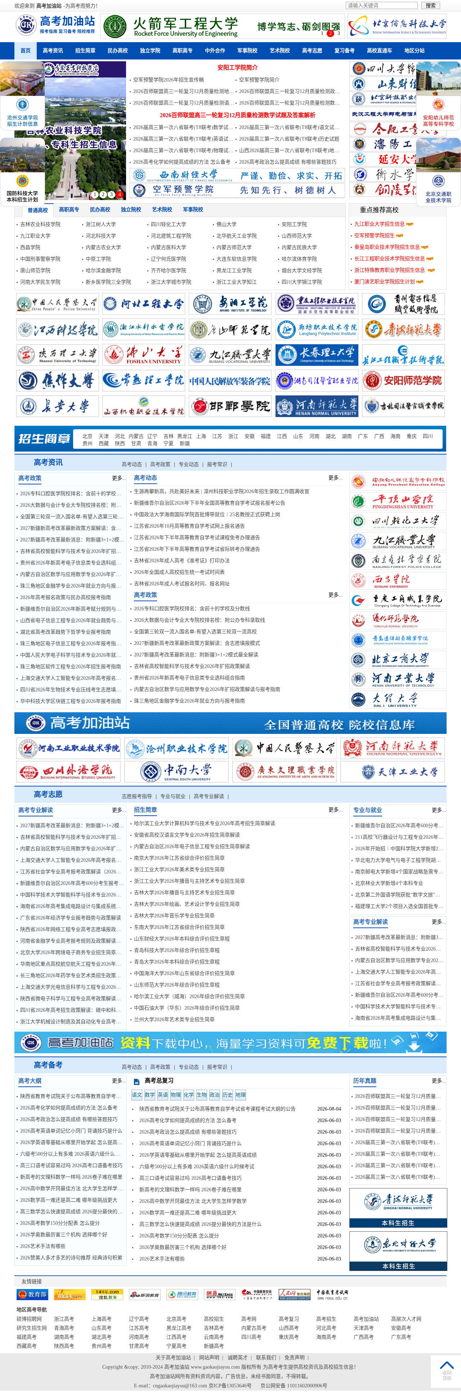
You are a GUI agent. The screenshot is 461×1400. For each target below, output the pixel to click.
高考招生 (326, 1319)
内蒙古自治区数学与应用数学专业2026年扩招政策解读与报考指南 (93, 574)
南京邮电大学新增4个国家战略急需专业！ (401, 871)
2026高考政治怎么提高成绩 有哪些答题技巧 (287, 162)
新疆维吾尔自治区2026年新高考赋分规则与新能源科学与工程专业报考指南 (103, 609)
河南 (314, 436)
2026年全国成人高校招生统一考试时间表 (179, 572)
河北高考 (326, 1328)
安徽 (250, 436)
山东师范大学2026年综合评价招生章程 (177, 985)
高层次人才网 (406, 1319)
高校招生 (214, 1319)
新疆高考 (214, 1346)
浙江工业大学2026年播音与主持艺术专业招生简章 (189, 881)
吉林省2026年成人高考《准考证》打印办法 (182, 560)
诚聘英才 (238, 1357)
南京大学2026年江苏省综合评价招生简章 (179, 858)
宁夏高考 (176, 1346)
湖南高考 (64, 1337)
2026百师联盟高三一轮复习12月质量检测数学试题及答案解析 (307, 103)
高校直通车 (379, 50)
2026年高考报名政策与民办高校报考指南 (65, 597)
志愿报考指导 (137, 796)
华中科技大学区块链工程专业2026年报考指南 (70, 701)
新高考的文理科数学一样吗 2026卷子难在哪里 (71, 1177)
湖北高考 (101, 1337)
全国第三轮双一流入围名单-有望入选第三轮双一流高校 (81, 516)
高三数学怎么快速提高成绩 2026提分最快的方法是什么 (81, 1211)
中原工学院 (98, 259)
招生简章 (85, 50)
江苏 (217, 436)
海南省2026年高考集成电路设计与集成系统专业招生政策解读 (88, 906)
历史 (228, 1095)
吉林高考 (214, 1328)
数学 (150, 1095)
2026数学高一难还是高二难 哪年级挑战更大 (68, 1200)
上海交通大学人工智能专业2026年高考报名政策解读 (78, 678)
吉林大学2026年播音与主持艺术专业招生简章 (184, 892)
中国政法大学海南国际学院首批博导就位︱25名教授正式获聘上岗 (207, 514)
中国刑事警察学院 (40, 259)
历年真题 (364, 1081)
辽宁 (152, 436)
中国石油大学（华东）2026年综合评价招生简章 (187, 1008)
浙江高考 (64, 1319)
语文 (137, 1095)
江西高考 (176, 1337)
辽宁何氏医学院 (168, 259)
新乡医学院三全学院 (108, 282)
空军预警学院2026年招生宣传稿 (168, 80)
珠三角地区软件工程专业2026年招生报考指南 (70, 666)
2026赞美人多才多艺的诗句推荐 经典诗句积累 (71, 1258)
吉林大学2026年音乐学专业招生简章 (174, 915)
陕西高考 (64, 1346)
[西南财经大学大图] (237, 180)
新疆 (185, 443)
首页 (26, 50)
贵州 (87, 443)
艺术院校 (280, 50)
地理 (241, 1095)
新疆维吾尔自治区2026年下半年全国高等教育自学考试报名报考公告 (209, 503)
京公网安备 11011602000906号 (293, 1385)
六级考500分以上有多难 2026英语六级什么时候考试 (77, 1154)
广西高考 (364, 1337)
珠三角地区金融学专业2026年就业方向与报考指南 (75, 586)
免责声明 (295, 1357)
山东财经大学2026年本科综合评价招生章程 (182, 939)
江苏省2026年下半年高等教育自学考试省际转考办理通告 (197, 549)
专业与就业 (172, 796)
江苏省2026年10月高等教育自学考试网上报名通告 (189, 526)
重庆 (412, 436)
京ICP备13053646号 (230, 1385)
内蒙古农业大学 (103, 247)
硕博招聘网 (29, 1319)
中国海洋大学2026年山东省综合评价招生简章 (184, 973)
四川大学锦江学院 (302, 282)
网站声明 (209, 1357)
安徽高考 (401, 1328)
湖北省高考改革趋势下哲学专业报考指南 (65, 632)
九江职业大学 (35, 236)
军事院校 (247, 50)
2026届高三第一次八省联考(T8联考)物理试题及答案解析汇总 (201, 150)
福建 (266, 436)
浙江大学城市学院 (171, 282)
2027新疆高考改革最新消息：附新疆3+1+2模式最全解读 (82, 539)
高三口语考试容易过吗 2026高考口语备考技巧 (71, 1165)
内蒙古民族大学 (299, 247)
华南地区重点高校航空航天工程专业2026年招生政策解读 (83, 964)
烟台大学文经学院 (302, 270)
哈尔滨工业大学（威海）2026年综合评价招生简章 (189, 996)
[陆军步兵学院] (222, 26)
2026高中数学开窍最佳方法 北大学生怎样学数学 (73, 1188)
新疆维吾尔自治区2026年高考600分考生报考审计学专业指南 (87, 883)
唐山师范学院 (35, 270)
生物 (202, 1095)
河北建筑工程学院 (171, 236)
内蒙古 (136, 436)
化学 (189, 1095)
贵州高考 (101, 1346)
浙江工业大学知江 (236, 282)
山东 (298, 436)
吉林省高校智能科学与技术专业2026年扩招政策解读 (78, 551)
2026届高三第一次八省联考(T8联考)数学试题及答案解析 (196, 127)
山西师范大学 (297, 236)
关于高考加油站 (173, 1357)
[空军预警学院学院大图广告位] (237, 196)
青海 (152, 443)
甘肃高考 (139, 1346)
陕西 (120, 443)
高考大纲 (29, 1081)
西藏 (104, 443)
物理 (176, 1095)
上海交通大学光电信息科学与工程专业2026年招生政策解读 (85, 987)
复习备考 (345, 50)
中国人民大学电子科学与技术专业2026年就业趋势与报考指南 (88, 655)
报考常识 (217, 464)
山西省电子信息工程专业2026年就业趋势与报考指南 (78, 620)
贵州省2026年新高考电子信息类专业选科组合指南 (75, 563)
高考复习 (289, 1319)
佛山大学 (226, 224)
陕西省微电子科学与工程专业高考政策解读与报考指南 (80, 998)
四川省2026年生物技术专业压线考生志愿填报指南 (75, 689)
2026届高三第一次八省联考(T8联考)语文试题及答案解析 (301, 127)
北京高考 (176, 1319)
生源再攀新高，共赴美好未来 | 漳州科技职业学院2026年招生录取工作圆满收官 (221, 491)
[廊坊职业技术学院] (70, 130)
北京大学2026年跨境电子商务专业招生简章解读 (73, 952)
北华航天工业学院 (236, 236)
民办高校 (118, 50)
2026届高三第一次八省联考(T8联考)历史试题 (289, 139)
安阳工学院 (294, 224)
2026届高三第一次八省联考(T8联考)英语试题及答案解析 (196, 139)
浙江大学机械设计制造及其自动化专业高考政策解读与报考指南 (90, 1021)
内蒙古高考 (254, 1328)
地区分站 (414, 50)
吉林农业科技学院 (40, 224)
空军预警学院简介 (259, 80)
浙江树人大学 (101, 224)
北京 (87, 436)
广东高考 (401, 1337)
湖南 (347, 436)
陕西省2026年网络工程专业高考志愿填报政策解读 (75, 929)
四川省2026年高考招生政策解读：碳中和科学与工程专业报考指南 (93, 1010)
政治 (215, 1095)
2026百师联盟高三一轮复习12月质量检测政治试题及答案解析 (307, 91)
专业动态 (189, 464)
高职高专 (183, 50)
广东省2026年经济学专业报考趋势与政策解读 (70, 918)
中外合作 (215, 50)
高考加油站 (49, 6)
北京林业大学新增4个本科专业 (389, 883)
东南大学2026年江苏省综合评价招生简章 (179, 927)
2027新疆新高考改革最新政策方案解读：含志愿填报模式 (83, 528)
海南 (395, 436)
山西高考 (289, 1328)
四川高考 (251, 1337)
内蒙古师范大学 (234, 247)
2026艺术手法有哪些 (43, 1246)
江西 (282, 436)
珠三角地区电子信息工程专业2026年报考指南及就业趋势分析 (88, 643)
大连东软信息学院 (236, 259)
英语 (163, 1095)
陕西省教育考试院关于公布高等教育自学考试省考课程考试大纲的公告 (98, 1096)
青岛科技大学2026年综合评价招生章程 (177, 950)
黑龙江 (184, 436)
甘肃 (136, 443)
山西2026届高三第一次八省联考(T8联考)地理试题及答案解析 (307, 150)
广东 (363, 436)
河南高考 (139, 1337)
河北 (120, 436)
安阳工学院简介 (238, 68)
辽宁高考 (139, 1319)
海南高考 (326, 1337)
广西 (379, 436)
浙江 (233, 436)
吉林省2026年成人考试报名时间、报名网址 (182, 583)
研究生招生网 (32, 1328)
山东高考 (101, 1328)
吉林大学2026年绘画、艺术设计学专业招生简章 (187, 904)
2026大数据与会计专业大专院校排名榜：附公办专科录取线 (85, 505)
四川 (428, 436)
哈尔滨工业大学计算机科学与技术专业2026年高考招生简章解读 (204, 823)
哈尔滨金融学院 (103, 270)
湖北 (331, 436)
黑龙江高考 (179, 1328)
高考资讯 (53, 50)
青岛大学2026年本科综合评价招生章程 (177, 962)
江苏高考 (139, 1328)
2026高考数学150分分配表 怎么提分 (60, 1223)
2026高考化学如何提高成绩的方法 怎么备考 (181, 162)
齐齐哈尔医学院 (168, 270)
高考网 (248, 1319)
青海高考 (64, 1328)
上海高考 (101, 1319)
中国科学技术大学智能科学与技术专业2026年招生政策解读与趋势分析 (98, 895)
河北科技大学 (101, 236)
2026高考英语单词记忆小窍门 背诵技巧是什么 (71, 1131)
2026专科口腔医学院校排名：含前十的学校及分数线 (78, 493)
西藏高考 (27, 1346)
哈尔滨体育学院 (299, 259)
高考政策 (160, 464)
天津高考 (364, 1328)
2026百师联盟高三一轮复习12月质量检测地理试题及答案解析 (201, 91)
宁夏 (169, 443)
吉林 (169, 436)
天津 (104, 436)
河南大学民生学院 (40, 282)
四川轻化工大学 (168, 224)
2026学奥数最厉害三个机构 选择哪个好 (63, 1234)
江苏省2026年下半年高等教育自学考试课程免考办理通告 (197, 537)
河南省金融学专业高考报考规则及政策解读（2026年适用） (85, 941)
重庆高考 (289, 1337)
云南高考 (214, 1337)
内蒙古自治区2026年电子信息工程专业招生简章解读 (192, 846)
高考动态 (132, 464)
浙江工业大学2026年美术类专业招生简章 (179, 869)
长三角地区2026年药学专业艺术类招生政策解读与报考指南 (85, 975)
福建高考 (27, 1337)
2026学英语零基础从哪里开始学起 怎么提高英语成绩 (79, 1142)
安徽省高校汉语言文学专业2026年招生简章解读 (187, 835)
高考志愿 (312, 50)
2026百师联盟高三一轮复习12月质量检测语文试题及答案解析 (201, 103)
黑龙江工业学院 (234, 270)
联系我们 (266, 1357)
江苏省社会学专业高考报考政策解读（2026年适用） (78, 871)
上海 (201, 436)
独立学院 (150, 50)
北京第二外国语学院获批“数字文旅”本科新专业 (407, 895)
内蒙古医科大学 (168, 247)
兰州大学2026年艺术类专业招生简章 (174, 1019)
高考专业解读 (209, 796)
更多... (119, 478)
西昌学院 (30, 247)
